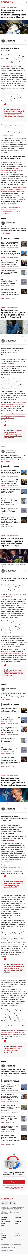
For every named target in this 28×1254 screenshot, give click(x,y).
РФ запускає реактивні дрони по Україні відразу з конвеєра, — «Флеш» (10, 281)
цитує (3, 596)
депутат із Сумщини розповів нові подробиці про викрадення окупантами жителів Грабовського (13, 416)
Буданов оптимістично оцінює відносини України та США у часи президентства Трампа (10, 243)
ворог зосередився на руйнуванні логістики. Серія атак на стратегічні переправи (13, 189)
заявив (8, 66)
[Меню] (26, 2)
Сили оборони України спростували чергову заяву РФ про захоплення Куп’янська (10, 253)
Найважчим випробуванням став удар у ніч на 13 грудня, (12, 170)
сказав (10, 594)
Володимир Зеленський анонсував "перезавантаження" (10, 209)
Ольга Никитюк (10, 40)
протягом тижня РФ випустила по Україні (13, 653)
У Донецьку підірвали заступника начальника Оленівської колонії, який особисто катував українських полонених (10, 293)
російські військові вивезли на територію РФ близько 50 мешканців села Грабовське (13, 404)
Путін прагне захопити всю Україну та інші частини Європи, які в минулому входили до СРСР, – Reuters (14, 968)
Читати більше (5, 233)
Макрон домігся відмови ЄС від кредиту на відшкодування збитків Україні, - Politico (10, 262)
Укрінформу (10, 840)
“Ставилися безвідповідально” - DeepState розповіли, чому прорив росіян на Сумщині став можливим (13, 434)
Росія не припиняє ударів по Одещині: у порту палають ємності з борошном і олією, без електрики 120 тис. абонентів (14, 113)
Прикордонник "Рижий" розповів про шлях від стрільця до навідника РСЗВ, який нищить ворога (10, 1108)
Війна (2, 276)
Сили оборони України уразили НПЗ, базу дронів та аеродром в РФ (9, 272)
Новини (3, 7)
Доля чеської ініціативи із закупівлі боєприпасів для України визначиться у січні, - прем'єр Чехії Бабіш (10, 730)
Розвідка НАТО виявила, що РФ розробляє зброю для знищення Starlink (10, 491)
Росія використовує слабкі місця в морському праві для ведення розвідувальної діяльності (13, 1032)
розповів (10, 1214)
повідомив (9, 366)
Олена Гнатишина (11, 340)
